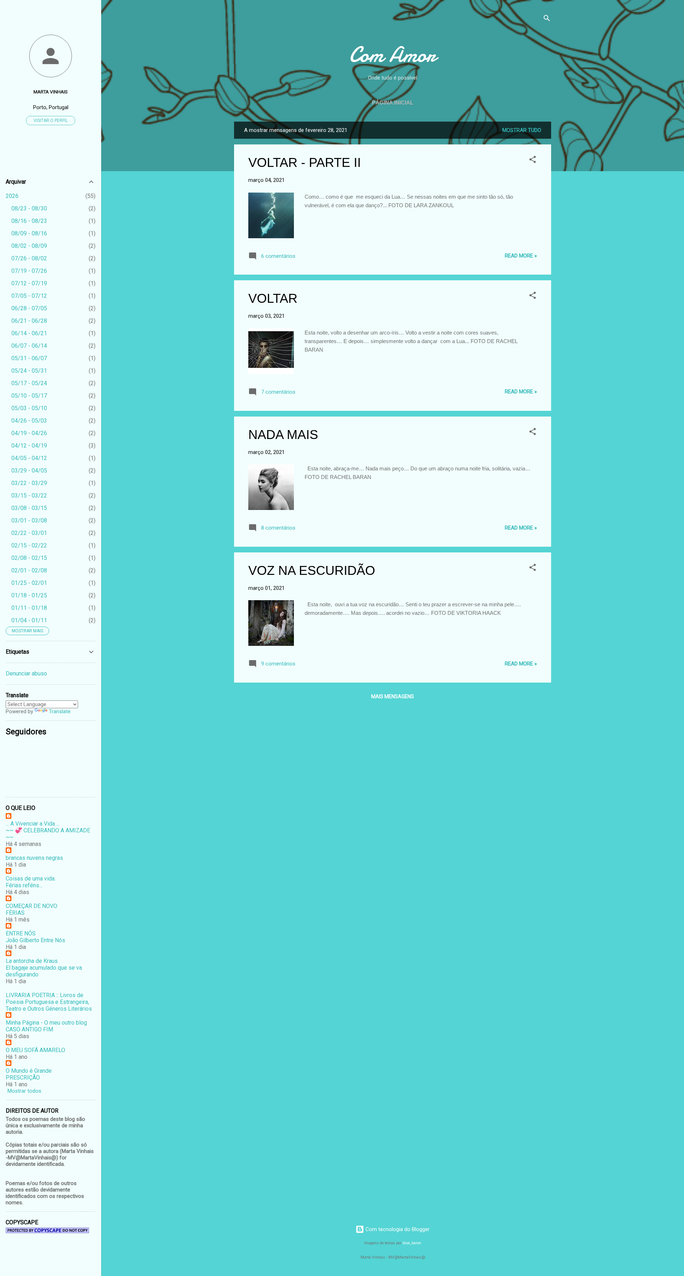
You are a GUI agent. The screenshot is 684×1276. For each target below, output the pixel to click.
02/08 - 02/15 (29, 558)
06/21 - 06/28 (29, 320)
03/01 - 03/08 (29, 520)
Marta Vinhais (50, 92)
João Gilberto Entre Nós (35, 940)
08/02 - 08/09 (29, 246)
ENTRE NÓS (21, 933)
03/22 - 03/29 (29, 483)
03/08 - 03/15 (29, 508)
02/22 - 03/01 (29, 533)
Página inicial (392, 102)
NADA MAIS (283, 434)
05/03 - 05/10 (29, 408)
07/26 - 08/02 (29, 258)
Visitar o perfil (50, 120)
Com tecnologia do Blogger (397, 1229)
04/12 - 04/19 (29, 445)
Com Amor (392, 54)
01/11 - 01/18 (29, 607)
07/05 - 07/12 (29, 295)
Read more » (521, 255)
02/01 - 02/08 (29, 570)
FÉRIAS (15, 912)
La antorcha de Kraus (32, 961)
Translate (60, 711)
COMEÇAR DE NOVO (31, 906)
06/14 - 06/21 (29, 333)
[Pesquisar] (547, 19)
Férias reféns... (24, 885)
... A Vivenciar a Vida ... (32, 823)
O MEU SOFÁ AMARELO (35, 1050)
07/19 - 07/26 (29, 270)
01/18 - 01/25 (29, 595)
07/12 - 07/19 (29, 283)
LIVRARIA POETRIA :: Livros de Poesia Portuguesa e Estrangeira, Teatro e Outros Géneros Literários (49, 1002)
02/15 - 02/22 (29, 545)
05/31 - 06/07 (29, 358)
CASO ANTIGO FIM (29, 1029)
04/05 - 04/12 (29, 458)
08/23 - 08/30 (29, 208)
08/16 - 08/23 (29, 221)
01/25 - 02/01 (29, 583)
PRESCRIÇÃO (23, 1077)
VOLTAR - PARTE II (304, 162)
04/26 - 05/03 (29, 420)
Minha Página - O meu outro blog (46, 1022)
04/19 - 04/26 (29, 433)
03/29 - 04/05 (29, 470)
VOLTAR (272, 298)
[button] (532, 160)
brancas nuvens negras (34, 857)
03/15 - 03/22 (29, 495)
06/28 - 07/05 (29, 308)
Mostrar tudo (521, 130)
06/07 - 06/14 (29, 345)
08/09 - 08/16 (29, 233)
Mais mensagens (392, 696)
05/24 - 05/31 (29, 370)
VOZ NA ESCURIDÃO (311, 570)
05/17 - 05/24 (29, 383)
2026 (12, 196)
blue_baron (412, 1243)
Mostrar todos (24, 1091)
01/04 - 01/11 (29, 620)
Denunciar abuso (26, 673)
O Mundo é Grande (29, 1070)
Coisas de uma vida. (31, 878)
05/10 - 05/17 (29, 395)
